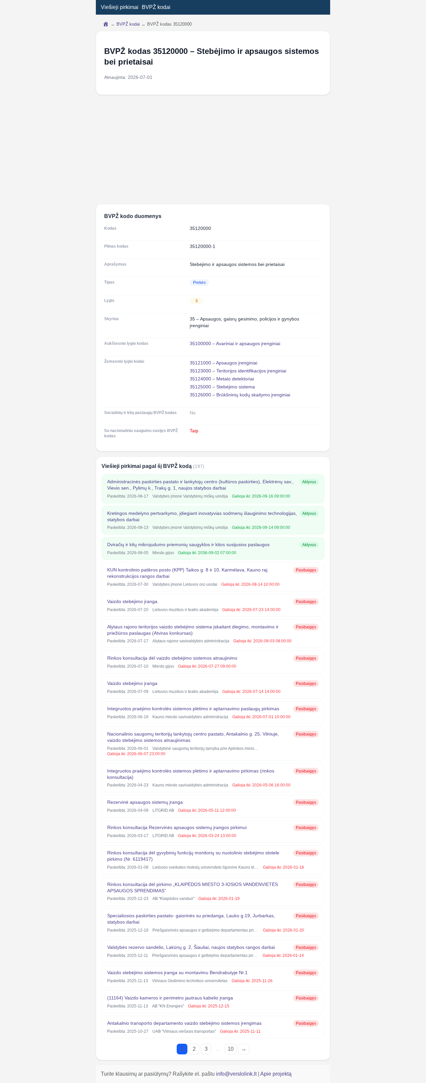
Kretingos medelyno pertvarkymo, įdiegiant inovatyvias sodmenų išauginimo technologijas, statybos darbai (202, 516)
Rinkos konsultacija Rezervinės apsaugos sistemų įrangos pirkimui (177, 827)
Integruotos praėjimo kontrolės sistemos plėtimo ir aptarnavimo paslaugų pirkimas (193, 708)
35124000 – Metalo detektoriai (222, 378)
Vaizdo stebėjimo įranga (132, 601)
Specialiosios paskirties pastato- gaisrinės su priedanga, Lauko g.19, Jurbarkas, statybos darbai (191, 919)
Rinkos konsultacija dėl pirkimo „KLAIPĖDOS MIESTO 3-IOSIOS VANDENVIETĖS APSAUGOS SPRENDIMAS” (192, 887)
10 (231, 1049)
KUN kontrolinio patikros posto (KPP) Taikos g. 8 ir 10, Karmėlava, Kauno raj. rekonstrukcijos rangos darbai (188, 573)
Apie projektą (276, 1074)
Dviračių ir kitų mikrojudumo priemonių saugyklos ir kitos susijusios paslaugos (188, 544)
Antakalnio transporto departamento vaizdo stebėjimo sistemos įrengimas (184, 1023)
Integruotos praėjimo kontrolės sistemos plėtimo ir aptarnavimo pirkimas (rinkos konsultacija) (190, 774)
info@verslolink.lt (237, 1074)
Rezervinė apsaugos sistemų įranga (145, 802)
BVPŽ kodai (156, 7)
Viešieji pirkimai (119, 7)
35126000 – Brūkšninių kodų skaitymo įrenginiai (240, 394)
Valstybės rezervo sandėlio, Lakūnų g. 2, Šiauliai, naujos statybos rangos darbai (191, 947)
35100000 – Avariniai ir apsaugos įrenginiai (235, 343)
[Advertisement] (213, 149)
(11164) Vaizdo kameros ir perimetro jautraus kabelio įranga (170, 997)
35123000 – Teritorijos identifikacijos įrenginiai (238, 370)
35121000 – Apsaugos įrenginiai (223, 362)
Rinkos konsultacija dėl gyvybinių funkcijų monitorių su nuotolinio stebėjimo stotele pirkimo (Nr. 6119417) (193, 856)
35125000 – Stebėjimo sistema (222, 386)
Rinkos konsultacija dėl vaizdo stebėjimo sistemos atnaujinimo (172, 658)
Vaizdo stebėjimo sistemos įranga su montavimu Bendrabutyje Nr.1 (177, 972)
